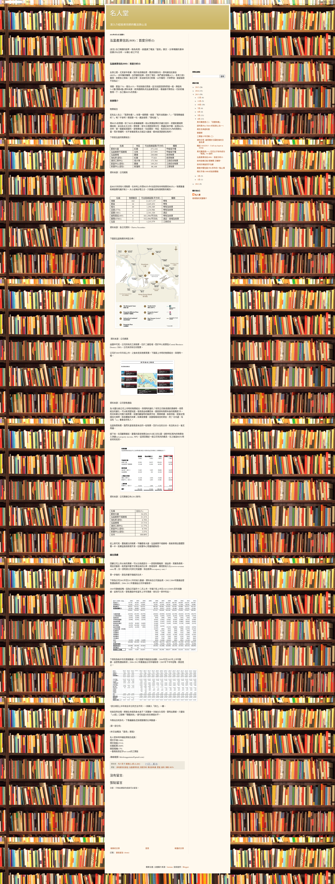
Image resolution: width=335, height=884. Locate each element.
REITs (172, 767)
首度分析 (143, 767)
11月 (199, 101)
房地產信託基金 (122, 767)
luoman (170, 867)
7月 (199, 108)
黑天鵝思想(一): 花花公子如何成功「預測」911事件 (211, 152)
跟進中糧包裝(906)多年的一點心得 (211, 168)
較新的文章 (115, 848)
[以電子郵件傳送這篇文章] (146, 764)
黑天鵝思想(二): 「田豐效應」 (209, 122)
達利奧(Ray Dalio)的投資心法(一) (210, 125)
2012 (197, 184)
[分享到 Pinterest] (156, 764)
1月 (199, 179)
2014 (197, 91)
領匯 (167, 767)
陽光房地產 (152, 767)
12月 (199, 97)
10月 (199, 104)
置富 (158, 767)
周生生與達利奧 (203, 129)
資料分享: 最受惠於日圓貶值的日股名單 (210, 141)
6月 (199, 112)
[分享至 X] (151, 764)
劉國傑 (199, 132)
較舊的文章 (179, 848)
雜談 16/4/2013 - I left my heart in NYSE (210, 146)
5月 (199, 115)
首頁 (147, 848)
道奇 (163, 767)
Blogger (186, 867)
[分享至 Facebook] (154, 764)
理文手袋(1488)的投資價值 (207, 171)
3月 (199, 176)
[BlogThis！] (149, 764)
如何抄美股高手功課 (205, 164)
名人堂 (119, 13)
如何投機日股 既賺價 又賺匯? (209, 160)
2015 (197, 87)
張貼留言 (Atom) (122, 852)
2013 (197, 94)
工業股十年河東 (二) (205, 136)
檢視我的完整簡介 (199, 198)
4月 (199, 119)
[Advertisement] (208, 49)
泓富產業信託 (134, 767)
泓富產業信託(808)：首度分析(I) (210, 157)
